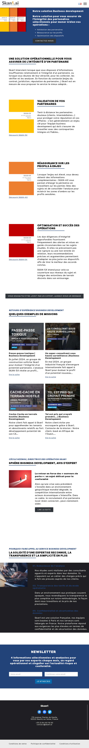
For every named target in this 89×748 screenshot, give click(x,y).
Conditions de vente (18, 744)
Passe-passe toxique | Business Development (22, 354)
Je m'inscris (43, 681)
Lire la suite (44, 510)
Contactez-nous (44, 41)
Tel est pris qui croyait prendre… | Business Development (58, 416)
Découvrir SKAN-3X (18, 135)
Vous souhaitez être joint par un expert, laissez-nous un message (44, 296)
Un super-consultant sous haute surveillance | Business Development (62, 355)
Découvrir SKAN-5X (18, 259)
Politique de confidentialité (43, 744)
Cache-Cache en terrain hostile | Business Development (23, 416)
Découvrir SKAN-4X (18, 197)
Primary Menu (85, 3)
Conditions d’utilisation (69, 744)
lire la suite (14, 375)
